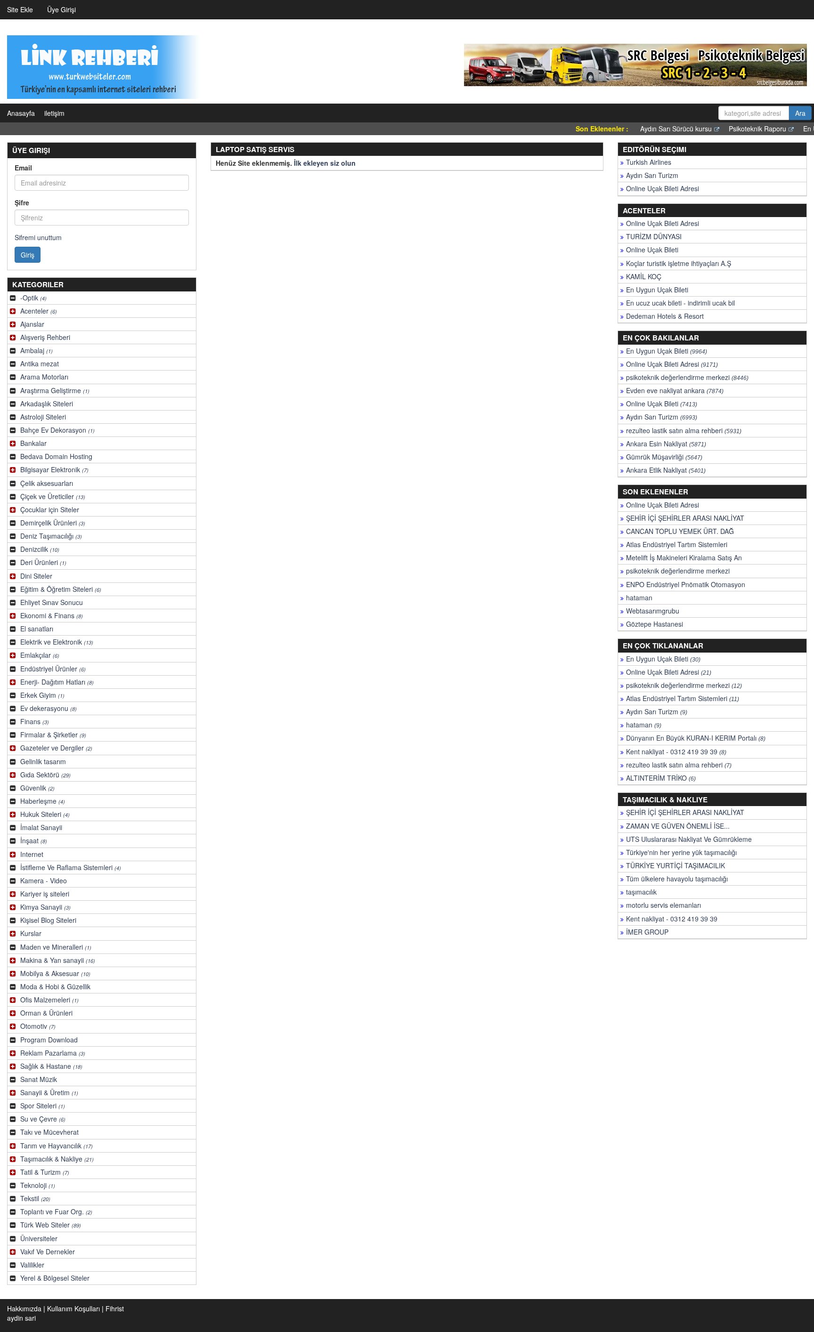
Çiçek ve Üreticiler (52, 496)
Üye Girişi (61, 9)
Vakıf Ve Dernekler (47, 1251)
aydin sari (21, 1318)
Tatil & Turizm (44, 1172)
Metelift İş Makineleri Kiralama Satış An (684, 557)
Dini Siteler (36, 576)
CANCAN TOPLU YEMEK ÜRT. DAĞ (680, 531)
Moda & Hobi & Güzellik (55, 986)
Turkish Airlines (648, 162)
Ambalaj (36, 350)
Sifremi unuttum (38, 237)
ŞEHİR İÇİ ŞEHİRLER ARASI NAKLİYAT (685, 518)
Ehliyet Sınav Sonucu (51, 602)
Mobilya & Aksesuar (55, 973)
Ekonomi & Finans (51, 615)
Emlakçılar (39, 655)
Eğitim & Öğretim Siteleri (60, 589)
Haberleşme (42, 801)
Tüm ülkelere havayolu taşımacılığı (677, 878)
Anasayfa (21, 113)
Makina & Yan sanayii (57, 960)
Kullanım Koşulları (73, 1308)
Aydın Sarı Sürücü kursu (651, 128)
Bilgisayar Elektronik (54, 469)
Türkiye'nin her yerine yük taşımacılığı (681, 852)
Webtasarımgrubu (652, 610)
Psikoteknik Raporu (732, 128)
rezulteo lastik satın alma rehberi (683, 430)
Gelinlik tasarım (43, 761)
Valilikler (32, 1264)
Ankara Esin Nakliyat (666, 443)
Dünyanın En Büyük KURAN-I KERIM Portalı (695, 738)
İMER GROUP (647, 931)
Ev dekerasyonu (48, 708)
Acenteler (38, 310)
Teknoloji (37, 1185)
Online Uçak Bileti (652, 249)
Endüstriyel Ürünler (53, 668)
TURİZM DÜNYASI (654, 236)
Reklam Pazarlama (52, 1053)
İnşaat (33, 840)
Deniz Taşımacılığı (51, 536)
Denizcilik (39, 549)
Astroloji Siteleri (43, 416)
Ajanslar (32, 324)
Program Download (49, 1039)
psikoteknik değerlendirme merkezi (687, 377)
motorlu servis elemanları (663, 905)
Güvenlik (37, 787)
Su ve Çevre (42, 1118)
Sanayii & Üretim (49, 1092)
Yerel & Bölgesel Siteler (55, 1278)
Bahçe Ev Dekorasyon (57, 430)
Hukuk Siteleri (45, 814)
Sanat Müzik (38, 1079)
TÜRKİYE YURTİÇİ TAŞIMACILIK (675, 865)
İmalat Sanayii (41, 827)
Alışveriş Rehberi (45, 337)
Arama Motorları (44, 376)
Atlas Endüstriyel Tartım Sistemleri (676, 544)
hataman (639, 597)
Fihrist (115, 1308)
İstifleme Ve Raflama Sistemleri (70, 867)
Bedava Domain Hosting (56, 456)
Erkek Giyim (42, 695)
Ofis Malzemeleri (49, 999)
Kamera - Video (43, 880)
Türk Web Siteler (50, 1224)
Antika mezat (39, 363)
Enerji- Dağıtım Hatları (57, 681)
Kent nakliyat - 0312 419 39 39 (676, 751)
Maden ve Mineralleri (55, 947)
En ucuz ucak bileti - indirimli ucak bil (680, 302)
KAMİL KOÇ (643, 276)
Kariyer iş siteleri (44, 893)
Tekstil (35, 1198)
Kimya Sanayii (45, 907)
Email (23, 167)
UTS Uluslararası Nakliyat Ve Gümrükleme (689, 839)
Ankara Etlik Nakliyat (666, 470)
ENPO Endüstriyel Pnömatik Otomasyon (685, 584)
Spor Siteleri (42, 1105)
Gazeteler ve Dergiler (56, 747)
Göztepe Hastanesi (654, 624)
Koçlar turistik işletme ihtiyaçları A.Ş (678, 263)
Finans (34, 721)
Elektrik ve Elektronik (56, 641)
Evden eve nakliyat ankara (675, 390)
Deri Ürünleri (43, 562)
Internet (31, 854)
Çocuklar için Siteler (49, 509)
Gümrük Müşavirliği (664, 456)
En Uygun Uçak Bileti (657, 289)
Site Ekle (20, 9)
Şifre (22, 202)
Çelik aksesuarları (46, 483)
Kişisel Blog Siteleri (48, 920)
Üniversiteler (38, 1238)
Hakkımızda (24, 1308)
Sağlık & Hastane (51, 1066)
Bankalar (33, 443)
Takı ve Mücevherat (49, 1132)
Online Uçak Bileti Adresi (662, 188)
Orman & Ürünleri (46, 1012)
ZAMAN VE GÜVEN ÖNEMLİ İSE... (678, 826)
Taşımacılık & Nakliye (57, 1158)
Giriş (27, 254)
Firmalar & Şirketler (53, 734)
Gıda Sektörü (45, 774)
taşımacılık (641, 891)
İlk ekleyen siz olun (325, 163)
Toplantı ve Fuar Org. (56, 1211)
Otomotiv (38, 1026)
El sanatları (36, 628)
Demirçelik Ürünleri (52, 522)
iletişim (54, 113)
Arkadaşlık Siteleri (46, 403)
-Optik (33, 297)
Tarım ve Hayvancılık (56, 1145)
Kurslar (30, 933)
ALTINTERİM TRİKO (661, 778)
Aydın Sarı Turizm (652, 175)
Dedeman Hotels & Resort (665, 316)
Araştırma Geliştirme (55, 390)
